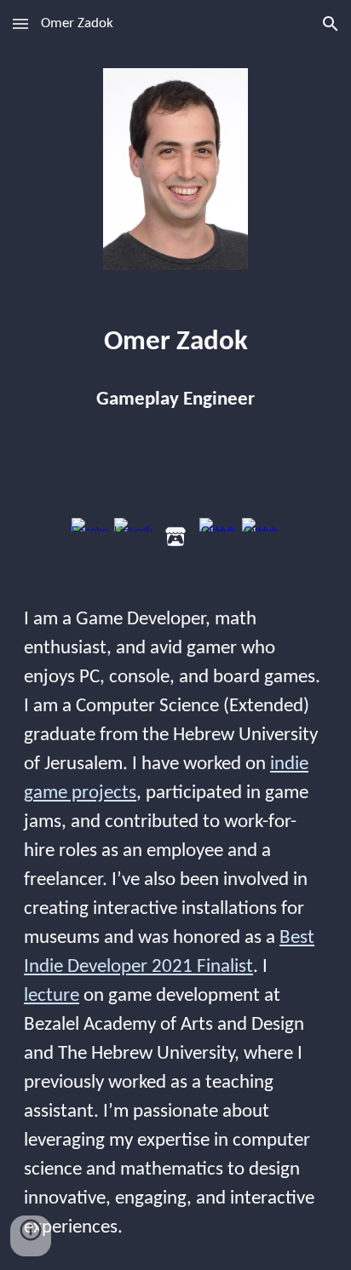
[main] (175, 342)
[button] (20, 23)
